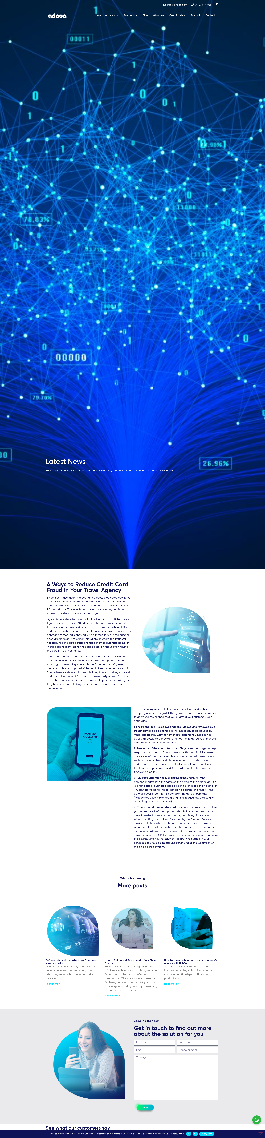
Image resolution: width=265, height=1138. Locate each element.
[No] (260, 1133)
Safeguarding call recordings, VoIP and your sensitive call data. (71, 962)
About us (158, 15)
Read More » (53, 983)
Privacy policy (207, 1134)
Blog (145, 15)
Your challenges (106, 15)
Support (195, 15)
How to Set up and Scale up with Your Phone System (131, 962)
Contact (210, 15)
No (195, 1134)
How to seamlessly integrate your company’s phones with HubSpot (190, 962)
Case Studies (177, 15)
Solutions (129, 15)
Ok (188, 1134)
